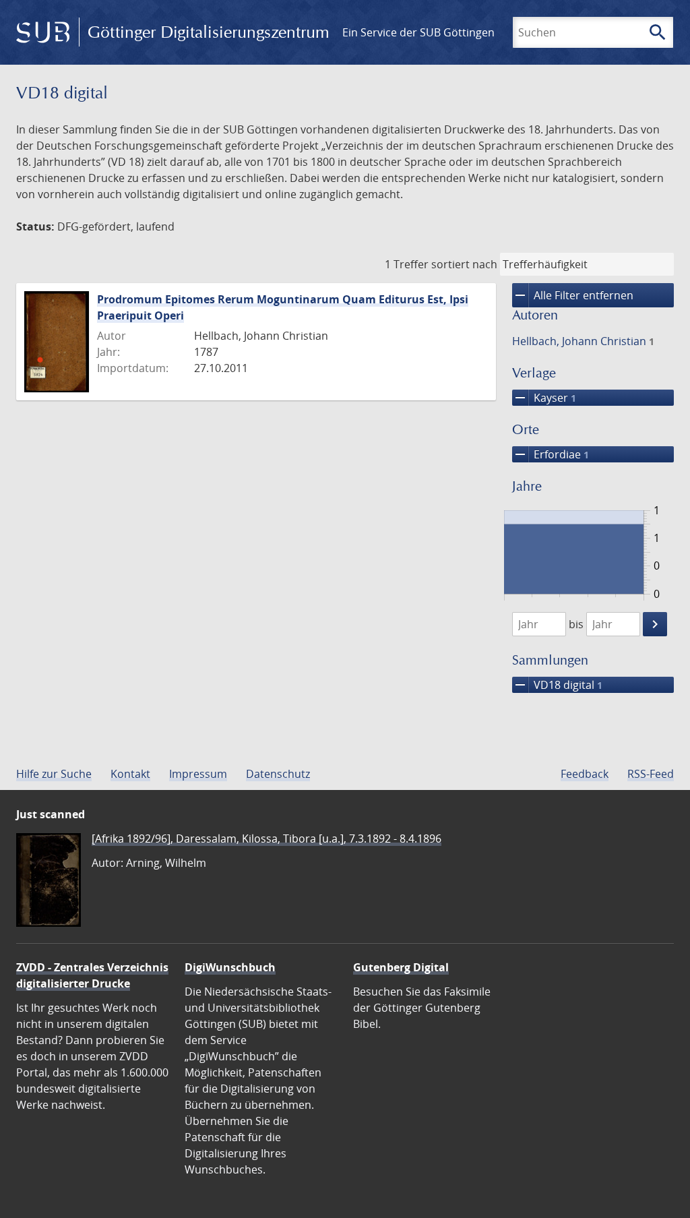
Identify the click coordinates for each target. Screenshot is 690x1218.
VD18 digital (557, 685)
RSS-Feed (650, 773)
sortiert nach (464, 264)
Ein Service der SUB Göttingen (418, 32)
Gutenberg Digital (401, 967)
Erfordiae (550, 454)
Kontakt (130, 773)
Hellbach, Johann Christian (583, 341)
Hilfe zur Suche (54, 773)
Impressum (198, 773)
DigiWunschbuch (230, 967)
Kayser (544, 398)
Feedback (584, 773)
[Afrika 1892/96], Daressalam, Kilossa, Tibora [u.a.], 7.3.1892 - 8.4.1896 (266, 838)
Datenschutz (278, 773)
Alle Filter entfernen (572, 295)
